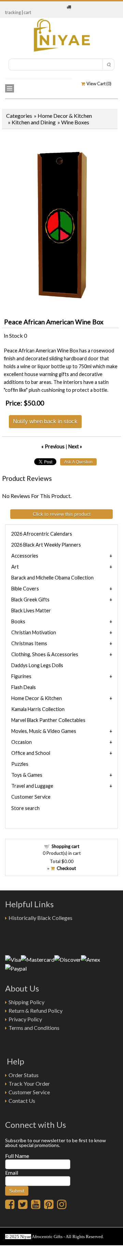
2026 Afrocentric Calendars (41, 534)
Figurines (21, 676)
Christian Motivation (33, 632)
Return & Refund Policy (36, 1010)
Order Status (24, 1075)
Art (15, 567)
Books (18, 621)
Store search (25, 808)
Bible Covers (25, 588)
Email (11, 1172)
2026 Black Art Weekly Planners (46, 545)
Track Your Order (29, 1083)
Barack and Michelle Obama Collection (52, 578)
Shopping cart (65, 846)
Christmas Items (29, 643)
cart (27, 12)
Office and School (30, 753)
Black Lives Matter (31, 610)
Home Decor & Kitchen (65, 115)
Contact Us (22, 1100)
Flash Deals (23, 687)
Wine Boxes (75, 122)
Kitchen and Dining (34, 122)
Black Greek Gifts (30, 599)
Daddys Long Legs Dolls (37, 665)
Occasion (21, 742)
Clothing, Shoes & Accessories (44, 654)
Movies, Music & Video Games (43, 731)
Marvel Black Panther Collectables (48, 720)
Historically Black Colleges (40, 917)
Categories (19, 115)
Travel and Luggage (32, 786)
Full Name (17, 1155)
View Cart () (98, 83)
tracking (13, 12)
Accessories (24, 556)
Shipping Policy (26, 1002)
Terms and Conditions (34, 1027)
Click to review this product (62, 514)
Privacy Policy (25, 1019)
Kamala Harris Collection (38, 709)
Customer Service (31, 797)
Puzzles (19, 764)
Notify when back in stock (45, 421)
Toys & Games (26, 775)
